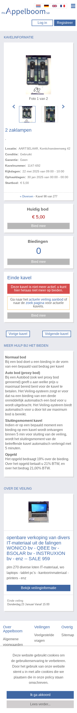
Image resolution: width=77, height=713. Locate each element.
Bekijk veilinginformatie (38, 588)
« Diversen (26, 196)
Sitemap (67, 635)
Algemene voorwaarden (13, 641)
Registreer (65, 23)
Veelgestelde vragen (44, 637)
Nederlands (38, 6)
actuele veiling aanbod (46, 299)
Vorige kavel (18, 334)
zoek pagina (35, 303)
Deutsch (46, 6)
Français (62, 6)
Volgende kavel (56, 334)
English (54, 6)
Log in (42, 23)
